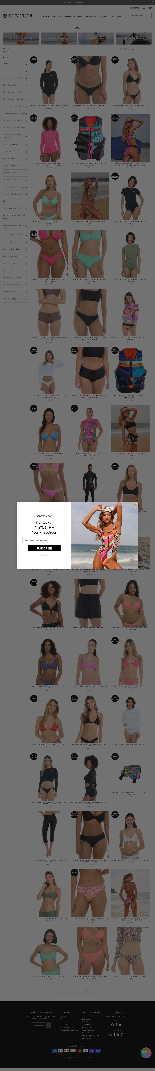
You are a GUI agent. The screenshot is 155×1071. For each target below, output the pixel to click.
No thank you (44, 555)
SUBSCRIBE (44, 548)
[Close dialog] (135, 505)
